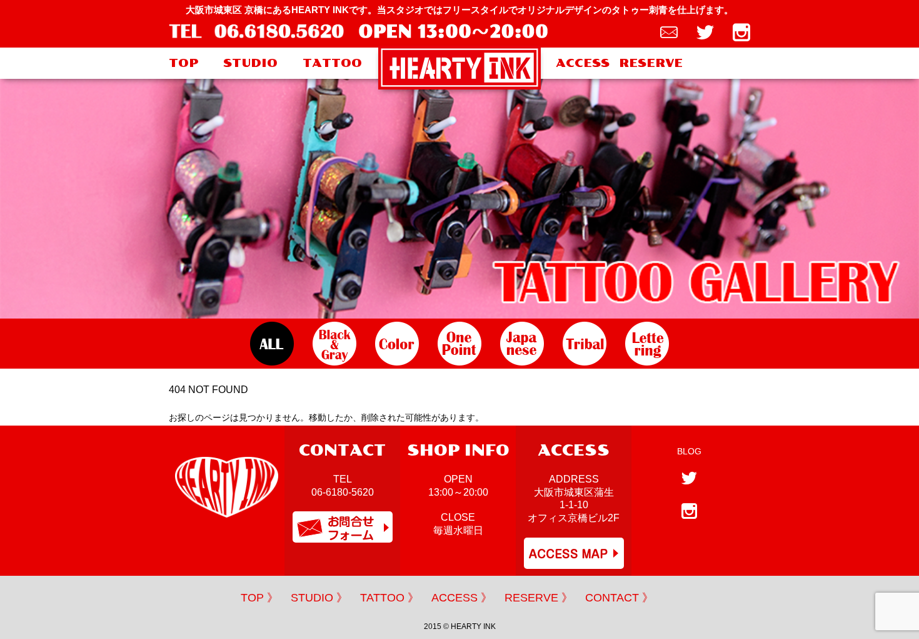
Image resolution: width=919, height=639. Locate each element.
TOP (183, 63)
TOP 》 (259, 597)
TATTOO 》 (389, 597)
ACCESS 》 (461, 597)
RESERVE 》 (539, 597)
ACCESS (583, 63)
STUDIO (250, 63)
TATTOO (332, 63)
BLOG (689, 451)
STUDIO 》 (319, 597)
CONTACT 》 (619, 597)
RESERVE (651, 63)
